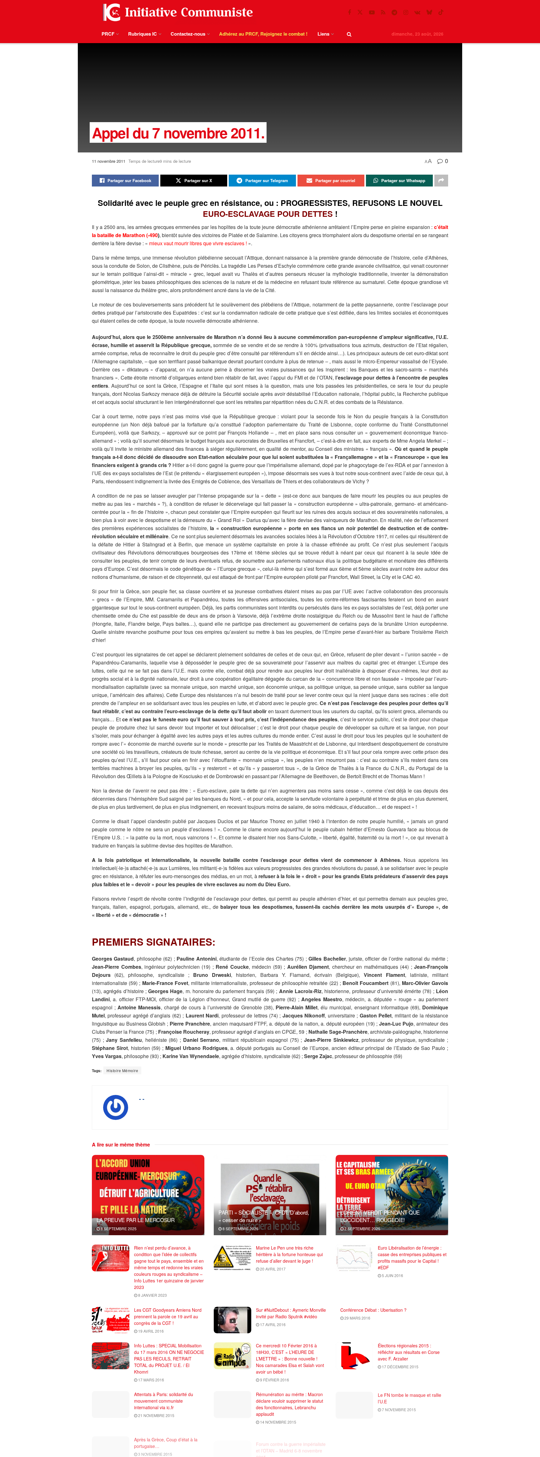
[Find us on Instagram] (405, 12)
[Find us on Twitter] (360, 12)
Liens (323, 33)
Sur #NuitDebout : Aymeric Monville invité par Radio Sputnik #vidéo (291, 1313)
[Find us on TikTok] (440, 12)
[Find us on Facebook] (349, 12)
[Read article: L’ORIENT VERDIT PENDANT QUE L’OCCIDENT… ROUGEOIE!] (392, 1195)
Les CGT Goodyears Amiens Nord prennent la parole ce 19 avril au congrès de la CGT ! (168, 1316)
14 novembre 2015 (277, 1422)
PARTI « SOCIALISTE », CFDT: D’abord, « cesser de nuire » (263, 1216)
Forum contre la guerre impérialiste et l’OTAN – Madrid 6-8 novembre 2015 (291, 1443)
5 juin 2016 (392, 1275)
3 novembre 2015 (154, 1451)
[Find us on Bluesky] (429, 12)
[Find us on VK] (417, 12)
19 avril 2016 (150, 1331)
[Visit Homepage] (177, 12)
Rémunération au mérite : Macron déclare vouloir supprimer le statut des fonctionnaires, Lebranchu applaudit (289, 1404)
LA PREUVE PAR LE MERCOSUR (136, 1220)
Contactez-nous (188, 33)
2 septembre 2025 (361, 1228)
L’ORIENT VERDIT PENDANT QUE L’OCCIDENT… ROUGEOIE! (380, 1216)
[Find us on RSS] (383, 12)
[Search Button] (349, 34)
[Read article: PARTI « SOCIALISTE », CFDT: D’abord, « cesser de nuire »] (270, 1195)
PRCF (108, 33)
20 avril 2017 (272, 1268)
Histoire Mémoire (122, 1070)
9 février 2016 (274, 1379)
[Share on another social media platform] (441, 180)
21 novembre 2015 (155, 1415)
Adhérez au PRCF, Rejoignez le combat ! (263, 33)
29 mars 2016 (356, 1317)
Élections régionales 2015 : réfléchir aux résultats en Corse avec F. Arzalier (409, 1352)
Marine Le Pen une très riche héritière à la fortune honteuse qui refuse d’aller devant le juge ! (289, 1254)
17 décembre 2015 (399, 1366)
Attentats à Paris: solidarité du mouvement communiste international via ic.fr (163, 1400)
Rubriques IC (142, 33)
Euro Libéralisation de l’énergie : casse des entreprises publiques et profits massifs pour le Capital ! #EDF (412, 1258)
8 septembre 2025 (118, 1228)
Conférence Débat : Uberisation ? (373, 1310)
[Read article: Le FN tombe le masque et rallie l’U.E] (354, 1404)
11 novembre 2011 (108, 161)
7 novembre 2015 (398, 1408)
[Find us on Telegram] (394, 12)
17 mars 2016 (150, 1379)
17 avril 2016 (272, 1324)
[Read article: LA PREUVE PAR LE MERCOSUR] (148, 1195)
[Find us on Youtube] (372, 12)
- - (141, 1099)
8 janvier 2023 (152, 1295)
